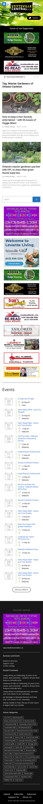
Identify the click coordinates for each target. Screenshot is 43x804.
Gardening (9, 744)
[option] (23, 77)
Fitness (19, 737)
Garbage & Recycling (27, 741)
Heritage (32, 744)
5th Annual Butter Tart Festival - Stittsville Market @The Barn (28, 486)
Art (7, 718)
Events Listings (9, 666)
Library (29, 747)
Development (24, 727)
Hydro (18, 747)
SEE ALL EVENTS (21, 589)
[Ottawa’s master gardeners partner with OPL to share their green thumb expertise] (21, 152)
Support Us (13, 797)
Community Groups (27, 724)
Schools (21, 767)
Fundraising (10, 741)
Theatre (28, 773)
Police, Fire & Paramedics (25, 760)
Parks (18, 757)
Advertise (31, 794)
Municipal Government (13, 750)
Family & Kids (25, 734)
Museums (30, 750)
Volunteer (26, 777)
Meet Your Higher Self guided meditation (26, 525)
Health (21, 744)
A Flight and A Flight (26, 398)
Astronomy (17, 718)
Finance (8, 737)
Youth (18, 780)
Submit (7, 794)
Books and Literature (13, 721)
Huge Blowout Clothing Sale (29, 451)
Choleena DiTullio (9, 683)
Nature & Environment (23, 754)
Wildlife (8, 780)
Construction (9, 727)
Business (29, 721)
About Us (27, 797)
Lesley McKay (9, 126)
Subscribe (18, 794)
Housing (8, 747)
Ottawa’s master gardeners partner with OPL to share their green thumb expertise (21, 169)
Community (10, 724)
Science (33, 767)
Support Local (8, 663)
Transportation (11, 777)
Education (9, 731)
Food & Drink (32, 737)
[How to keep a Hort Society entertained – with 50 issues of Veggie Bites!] (21, 102)
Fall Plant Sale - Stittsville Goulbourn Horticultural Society (28, 438)
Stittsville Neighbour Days (28, 549)
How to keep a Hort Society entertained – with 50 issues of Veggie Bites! (19, 119)
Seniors (8, 770)
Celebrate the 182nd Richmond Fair (26, 537)
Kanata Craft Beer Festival (28, 462)
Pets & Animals (32, 757)
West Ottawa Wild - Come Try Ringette (29, 410)
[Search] (36, 199)
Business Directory (10, 661)
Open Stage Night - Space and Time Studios (28, 424)
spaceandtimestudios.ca (13, 648)
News (8, 757)
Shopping (21, 770)
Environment (10, 734)
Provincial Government (23, 764)
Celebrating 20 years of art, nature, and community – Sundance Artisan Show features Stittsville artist (21, 677)
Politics (8, 764)
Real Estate (9, 767)
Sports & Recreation (12, 773)
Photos (8, 760)
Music (8, 754)
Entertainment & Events (27, 731)
